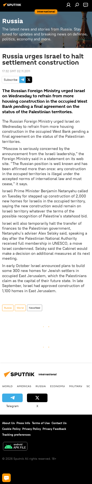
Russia (8, 307)
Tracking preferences (16, 435)
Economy (57, 386)
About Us (8, 423)
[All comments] (6, 477)
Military (75, 386)
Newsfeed (34, 307)
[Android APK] (15, 447)
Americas (24, 386)
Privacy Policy (31, 429)
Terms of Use (41, 423)
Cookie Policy (11, 429)
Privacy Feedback (54, 429)
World (20, 307)
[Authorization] (68, 4)
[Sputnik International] (13, 6)
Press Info (23, 423)
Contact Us (59, 423)
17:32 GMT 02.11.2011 (16, 71)
